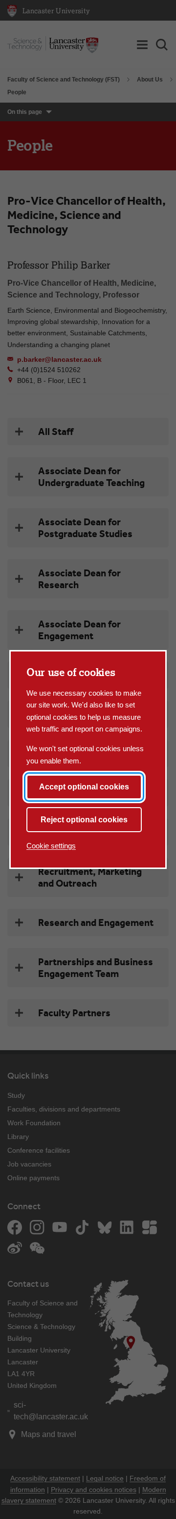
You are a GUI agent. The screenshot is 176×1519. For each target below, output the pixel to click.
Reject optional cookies (84, 819)
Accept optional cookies (84, 787)
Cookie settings (51, 845)
